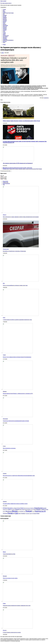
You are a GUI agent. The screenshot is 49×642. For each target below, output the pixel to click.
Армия (4, 11)
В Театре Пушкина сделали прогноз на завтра (12, 632)
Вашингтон (32, 508)
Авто (4, 10)
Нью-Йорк (21, 511)
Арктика (18, 508)
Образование (5, 25)
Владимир (44, 508)
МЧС (47, 509)
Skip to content (3, 1)
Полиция (29, 511)
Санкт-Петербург (21, 513)
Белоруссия (25, 508)
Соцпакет (5, 30)
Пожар (24, 511)
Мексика (4, 511)
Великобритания (38, 508)
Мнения (4, 22)
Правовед (5, 28)
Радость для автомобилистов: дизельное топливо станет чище (15, 285)
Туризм (4, 33)
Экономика (5, 39)
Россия (10, 513)
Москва (15, 511)
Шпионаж (5, 37)
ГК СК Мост (13, 509)
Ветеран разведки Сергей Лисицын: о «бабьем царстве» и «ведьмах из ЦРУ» (18, 393)
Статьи (4, 32)
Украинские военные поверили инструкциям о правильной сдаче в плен (16, 605)
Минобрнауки (9, 511)
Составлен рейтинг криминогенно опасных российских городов (15, 503)
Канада (35, 509)
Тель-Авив (27, 513)
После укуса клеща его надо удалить (10, 578)
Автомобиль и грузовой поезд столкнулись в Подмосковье (14, 251)
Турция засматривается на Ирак (9, 554)
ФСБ (32, 513)
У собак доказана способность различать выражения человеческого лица (17, 319)
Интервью (5, 15)
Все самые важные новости (5, 3)
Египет (20, 509)
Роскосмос (5, 513)
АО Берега (5, 508)
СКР (14, 513)
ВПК (4, 14)
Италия (28, 509)
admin (3, 52)
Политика (5, 27)
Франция (34, 513)
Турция (30, 513)
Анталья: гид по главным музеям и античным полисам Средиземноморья (17, 357)
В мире (8, 12)
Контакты (5, 41)
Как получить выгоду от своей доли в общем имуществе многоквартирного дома (19, 475)
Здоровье (5, 20)
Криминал (5, 17)
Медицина (5, 19)
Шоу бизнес (5, 36)
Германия (17, 509)
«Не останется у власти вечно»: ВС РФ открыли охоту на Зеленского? (18, 163)
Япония (38, 513)
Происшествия (6, 35)
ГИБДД (9, 509)
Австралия (10, 508)
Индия (23, 509)
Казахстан (31, 509)
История (4, 16)
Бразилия (28, 508)
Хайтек (4, 34)
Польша (33, 511)
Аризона (15, 508)
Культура (4, 18)
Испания (25, 509)
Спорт (4, 31)
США (16, 513)
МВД (43, 509)
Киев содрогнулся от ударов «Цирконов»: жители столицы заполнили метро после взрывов (21, 216)
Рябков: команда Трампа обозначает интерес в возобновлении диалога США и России (21, 120)
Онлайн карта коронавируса (8, 40)
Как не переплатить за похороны (9, 448)
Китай (38, 509)
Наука (4, 23)
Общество (5, 26)
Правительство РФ (40, 511)
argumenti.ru (46, 97)
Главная (4, 9)
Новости (4, 24)
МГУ (45, 509)
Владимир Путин (5, 509)
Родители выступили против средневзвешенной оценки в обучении (16, 420)
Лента (4, 42)
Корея (41, 509)
